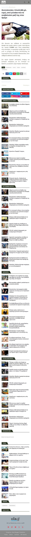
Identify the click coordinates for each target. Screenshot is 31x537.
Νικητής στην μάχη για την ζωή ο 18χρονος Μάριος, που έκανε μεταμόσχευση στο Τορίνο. (17, 482)
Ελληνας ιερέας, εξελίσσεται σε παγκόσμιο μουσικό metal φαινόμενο (18, 310)
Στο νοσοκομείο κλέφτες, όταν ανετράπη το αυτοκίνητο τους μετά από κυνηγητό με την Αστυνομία (19, 139)
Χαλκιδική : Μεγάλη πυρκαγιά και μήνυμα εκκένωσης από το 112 (19, 131)
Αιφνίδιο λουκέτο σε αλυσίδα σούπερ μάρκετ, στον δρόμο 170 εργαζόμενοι (18, 370)
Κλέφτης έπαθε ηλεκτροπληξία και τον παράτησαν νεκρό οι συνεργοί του (18, 217)
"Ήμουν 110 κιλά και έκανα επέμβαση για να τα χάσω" (19, 467)
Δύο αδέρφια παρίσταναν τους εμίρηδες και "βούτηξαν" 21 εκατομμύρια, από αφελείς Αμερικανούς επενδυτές (19, 346)
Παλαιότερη (26, 85)
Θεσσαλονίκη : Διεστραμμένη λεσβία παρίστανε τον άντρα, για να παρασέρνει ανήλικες (19, 291)
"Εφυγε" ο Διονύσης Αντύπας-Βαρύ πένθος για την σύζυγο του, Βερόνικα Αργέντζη (18, 425)
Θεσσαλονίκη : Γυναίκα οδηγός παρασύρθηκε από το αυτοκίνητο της (18, 331)
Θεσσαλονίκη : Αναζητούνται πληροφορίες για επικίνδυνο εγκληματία (19, 125)
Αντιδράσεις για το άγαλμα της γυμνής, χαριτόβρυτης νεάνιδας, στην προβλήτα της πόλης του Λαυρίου (19, 277)
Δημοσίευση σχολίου (6, 82)
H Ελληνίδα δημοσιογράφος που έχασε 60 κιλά (19, 488)
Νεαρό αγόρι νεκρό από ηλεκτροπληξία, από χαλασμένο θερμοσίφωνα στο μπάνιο (19, 391)
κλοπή (14, 67)
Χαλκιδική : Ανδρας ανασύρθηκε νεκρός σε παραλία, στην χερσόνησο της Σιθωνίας (19, 146)
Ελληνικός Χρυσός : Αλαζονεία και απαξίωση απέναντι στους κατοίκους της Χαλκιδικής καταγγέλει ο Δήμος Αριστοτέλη (18, 180)
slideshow (4, 69)
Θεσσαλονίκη (12, 7)
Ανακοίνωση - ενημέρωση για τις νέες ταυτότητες (18, 172)
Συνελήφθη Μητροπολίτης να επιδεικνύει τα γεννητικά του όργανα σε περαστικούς (19, 304)
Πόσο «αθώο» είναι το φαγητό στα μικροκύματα (17, 494)
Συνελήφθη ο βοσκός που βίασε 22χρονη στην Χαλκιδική (19, 105)
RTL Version (24, 534)
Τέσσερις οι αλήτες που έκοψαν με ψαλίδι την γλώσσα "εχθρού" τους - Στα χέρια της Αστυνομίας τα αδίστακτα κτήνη (19, 364)
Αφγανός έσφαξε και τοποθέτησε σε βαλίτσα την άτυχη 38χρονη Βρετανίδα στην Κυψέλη (18, 225)
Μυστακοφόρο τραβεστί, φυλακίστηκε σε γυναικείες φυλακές (19, 283)
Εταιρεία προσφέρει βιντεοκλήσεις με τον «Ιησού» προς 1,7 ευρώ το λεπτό (18, 351)
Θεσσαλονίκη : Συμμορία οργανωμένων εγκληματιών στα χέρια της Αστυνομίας (19, 251)
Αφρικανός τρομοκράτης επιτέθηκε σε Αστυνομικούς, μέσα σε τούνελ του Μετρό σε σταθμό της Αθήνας (18, 238)
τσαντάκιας (23, 67)
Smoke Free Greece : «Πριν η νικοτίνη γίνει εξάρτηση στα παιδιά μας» (19, 447)
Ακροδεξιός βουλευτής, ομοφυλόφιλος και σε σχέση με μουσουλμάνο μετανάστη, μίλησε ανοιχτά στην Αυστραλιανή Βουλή (18, 326)
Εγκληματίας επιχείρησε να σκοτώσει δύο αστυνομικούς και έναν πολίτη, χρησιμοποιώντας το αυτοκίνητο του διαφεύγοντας (18, 246)
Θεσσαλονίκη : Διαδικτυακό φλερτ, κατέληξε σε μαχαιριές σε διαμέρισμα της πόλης (19, 119)
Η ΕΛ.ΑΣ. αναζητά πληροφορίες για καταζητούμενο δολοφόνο (17, 231)
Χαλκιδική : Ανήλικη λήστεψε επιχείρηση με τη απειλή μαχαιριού (19, 265)
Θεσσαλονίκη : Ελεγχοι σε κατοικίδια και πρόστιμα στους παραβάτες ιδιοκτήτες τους (19, 166)
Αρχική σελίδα (5, 7)
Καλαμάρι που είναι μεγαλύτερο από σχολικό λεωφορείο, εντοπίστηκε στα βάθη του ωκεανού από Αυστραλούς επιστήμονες (18, 298)
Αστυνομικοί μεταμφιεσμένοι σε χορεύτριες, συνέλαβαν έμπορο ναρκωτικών (17, 318)
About (11, 534)
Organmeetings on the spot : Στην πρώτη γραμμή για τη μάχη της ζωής (18, 461)
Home (6, 534)
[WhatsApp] (17, 73)
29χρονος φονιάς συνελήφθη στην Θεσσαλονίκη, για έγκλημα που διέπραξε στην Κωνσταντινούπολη (19, 112)
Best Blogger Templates (18, 532)
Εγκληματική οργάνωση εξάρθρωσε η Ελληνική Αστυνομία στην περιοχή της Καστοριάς (18, 259)
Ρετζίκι (18, 67)
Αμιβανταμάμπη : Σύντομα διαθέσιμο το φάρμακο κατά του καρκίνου (19, 454)
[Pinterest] (14, 73)
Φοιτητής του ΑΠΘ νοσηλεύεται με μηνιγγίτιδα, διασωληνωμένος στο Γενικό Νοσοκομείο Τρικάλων (17, 475)
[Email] (21, 73)
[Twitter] (10, 73)
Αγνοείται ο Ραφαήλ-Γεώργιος (16, 151)
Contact (16, 534)
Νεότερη (4, 85)
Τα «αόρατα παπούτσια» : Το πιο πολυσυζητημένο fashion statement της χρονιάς (19, 339)
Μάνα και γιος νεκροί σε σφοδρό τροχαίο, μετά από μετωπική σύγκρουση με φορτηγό (19, 159)
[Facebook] (7, 73)
